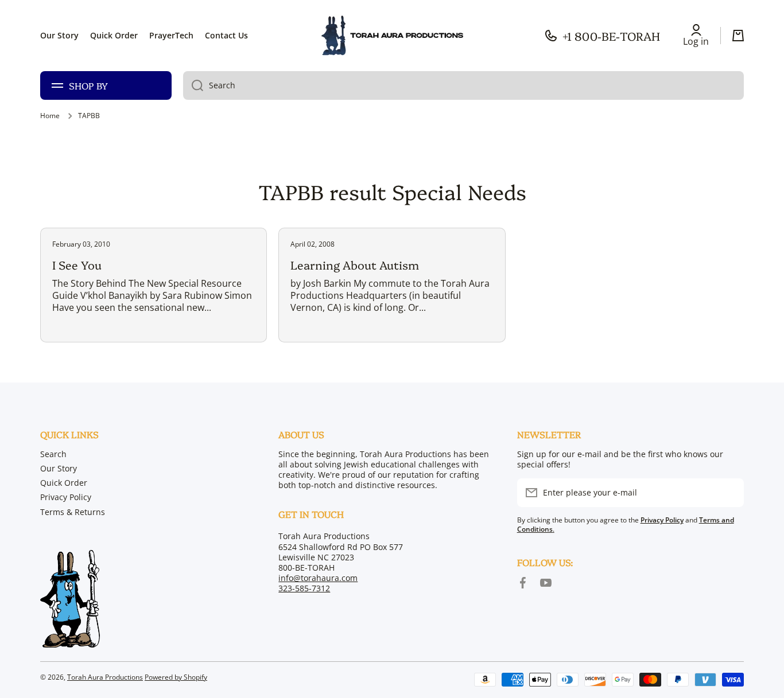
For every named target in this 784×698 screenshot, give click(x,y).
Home (50, 115)
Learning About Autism (354, 264)
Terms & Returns (72, 511)
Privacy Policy (65, 497)
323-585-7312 (304, 588)
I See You (77, 264)
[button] (738, 35)
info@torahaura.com (318, 577)
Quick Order (63, 482)
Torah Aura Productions (105, 677)
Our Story (58, 468)
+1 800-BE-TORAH (611, 35)
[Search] (193, 85)
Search (53, 454)
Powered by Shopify (176, 677)
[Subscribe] (729, 492)
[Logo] (392, 35)
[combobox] (463, 85)
